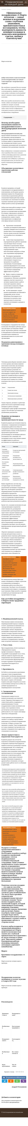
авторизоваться (14, 1102)
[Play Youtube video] (14, 68)
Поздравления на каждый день (14, 3)
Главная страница (6, 9)
